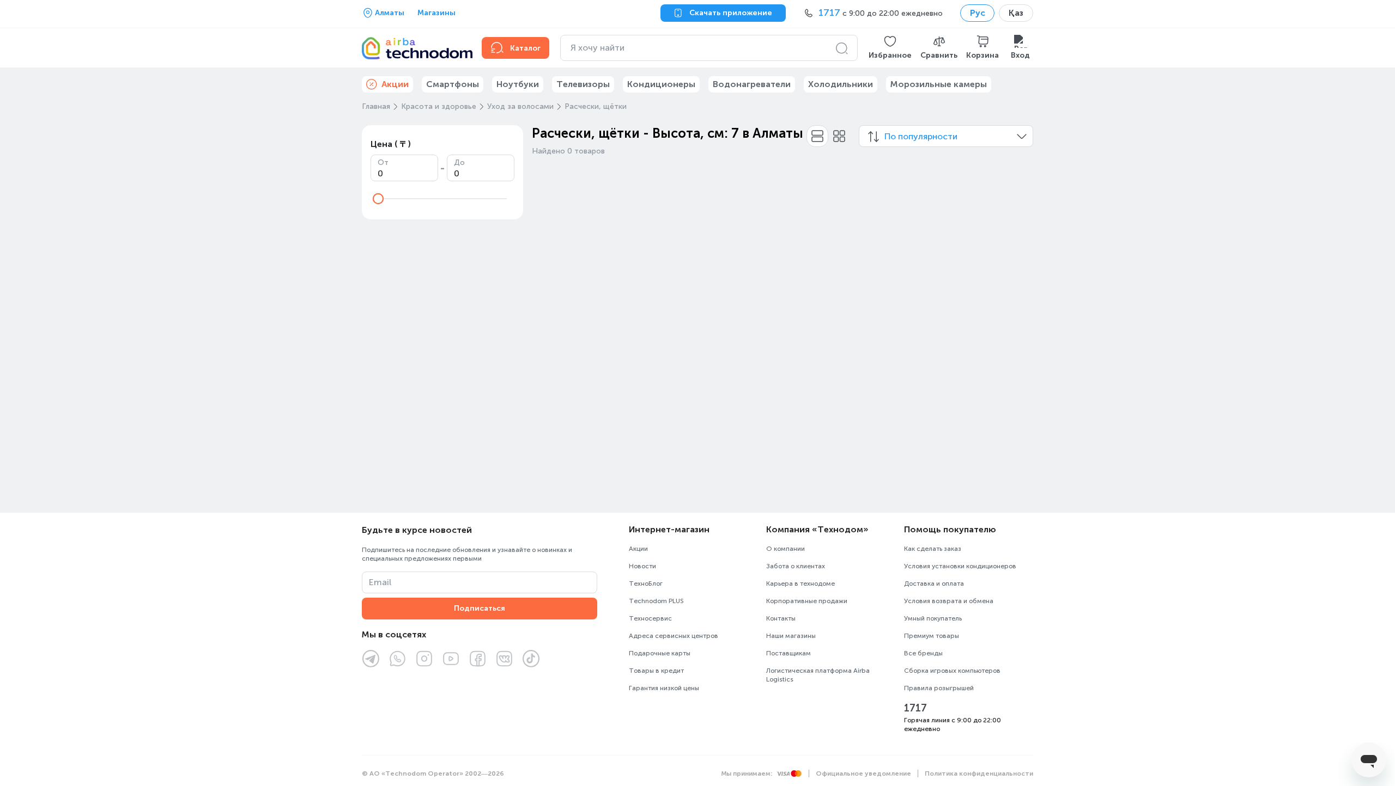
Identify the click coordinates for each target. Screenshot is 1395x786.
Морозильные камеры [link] (938, 84)
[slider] (378, 198)
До (459, 162)
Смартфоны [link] (452, 84)
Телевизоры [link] (583, 84)
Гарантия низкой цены (664, 688)
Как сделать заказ (932, 548)
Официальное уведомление (863, 773)
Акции (638, 548)
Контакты (781, 618)
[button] (890, 48)
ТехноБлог (646, 583)
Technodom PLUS (656, 601)
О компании (785, 548)
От (383, 162)
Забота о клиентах (795, 566)
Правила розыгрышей (939, 688)
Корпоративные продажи (806, 601)
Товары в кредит (656, 670)
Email (380, 582)
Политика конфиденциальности (979, 773)
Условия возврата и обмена (948, 601)
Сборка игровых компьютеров (952, 670)
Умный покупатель (933, 618)
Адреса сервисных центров (673, 636)
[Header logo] (415, 48)
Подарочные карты (659, 653)
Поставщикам (788, 653)
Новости (642, 566)
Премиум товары (931, 636)
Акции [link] (395, 84)
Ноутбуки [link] (517, 84)
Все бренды (923, 653)
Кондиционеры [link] (661, 84)
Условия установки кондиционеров (960, 566)
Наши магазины (791, 636)
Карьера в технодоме (800, 583)
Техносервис (650, 618)
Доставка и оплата (934, 583)
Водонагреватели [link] (752, 84)
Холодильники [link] (840, 84)
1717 (915, 708)
